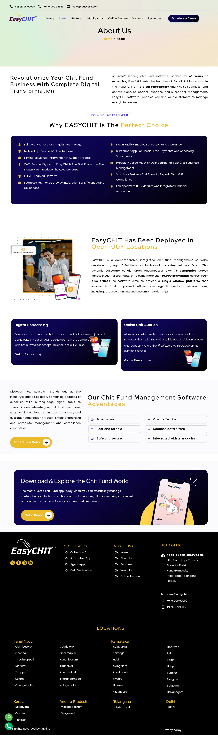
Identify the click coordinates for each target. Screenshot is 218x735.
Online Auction (118, 18)
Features (77, 18)
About (63, 18)
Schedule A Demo (27, 442)
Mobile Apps (95, 18)
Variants (137, 18)
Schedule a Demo (184, 18)
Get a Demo (24, 354)
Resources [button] (154, 18)
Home (50, 18)
